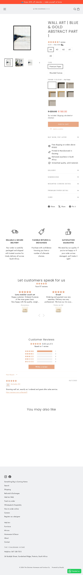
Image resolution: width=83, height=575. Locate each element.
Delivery (52, 170)
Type (50, 62)
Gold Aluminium (61, 94)
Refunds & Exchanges (12, 493)
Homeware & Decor (11, 534)
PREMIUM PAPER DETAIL (58, 190)
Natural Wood (52, 94)
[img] (41, 283)
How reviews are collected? (16, 392)
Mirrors (7, 530)
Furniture (7, 526)
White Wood (70, 85)
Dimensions (53, 177)
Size (54, 45)
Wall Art (7, 522)
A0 (51, 56)
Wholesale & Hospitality (13, 505)
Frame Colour (59, 80)
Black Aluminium (70, 94)
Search (6, 485)
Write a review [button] (41, 367)
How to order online (11, 509)
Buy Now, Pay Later (57, 137)
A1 (70, 49)
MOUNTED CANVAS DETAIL (59, 184)
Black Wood (61, 85)
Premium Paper (55, 66)
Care (50, 197)
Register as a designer (12, 516)
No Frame (52, 85)
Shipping (60, 115)
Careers (7, 513)
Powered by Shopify (58, 567)
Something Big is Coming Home (15, 482)
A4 (51, 49)
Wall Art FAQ (9, 497)
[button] (53, 42)
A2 (63, 49)
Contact (7, 542)
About (6, 538)
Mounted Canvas (56, 73)
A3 (57, 49)
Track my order (9, 501)
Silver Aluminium (52, 103)
